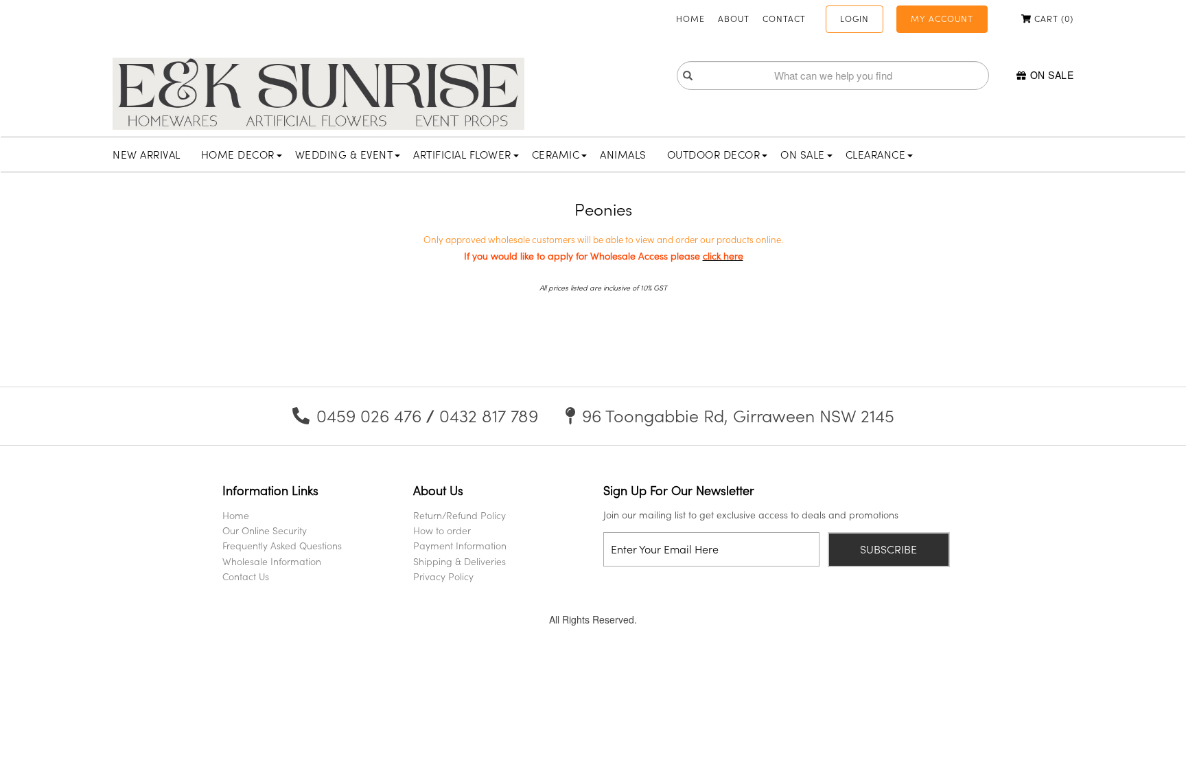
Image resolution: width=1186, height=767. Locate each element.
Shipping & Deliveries (459, 561)
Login (854, 18)
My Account (942, 18)
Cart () (1052, 18)
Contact (784, 18)
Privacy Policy (443, 576)
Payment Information (460, 545)
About (733, 18)
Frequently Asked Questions (282, 545)
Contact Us (245, 576)
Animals (623, 154)
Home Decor (238, 154)
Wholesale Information (271, 561)
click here (723, 256)
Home (690, 18)
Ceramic (556, 154)
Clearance (876, 154)
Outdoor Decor (713, 154)
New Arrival (147, 154)
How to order (442, 530)
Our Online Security (264, 530)
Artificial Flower (462, 154)
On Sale (1051, 75)
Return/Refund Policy (459, 515)
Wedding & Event (344, 154)
